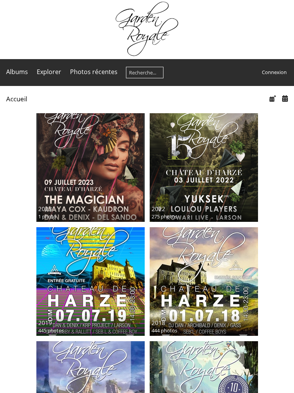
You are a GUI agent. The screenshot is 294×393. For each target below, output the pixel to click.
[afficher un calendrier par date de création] (284, 98)
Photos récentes (94, 72)
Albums (17, 72)
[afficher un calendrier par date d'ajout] (272, 98)
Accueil (16, 98)
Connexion (274, 72)
